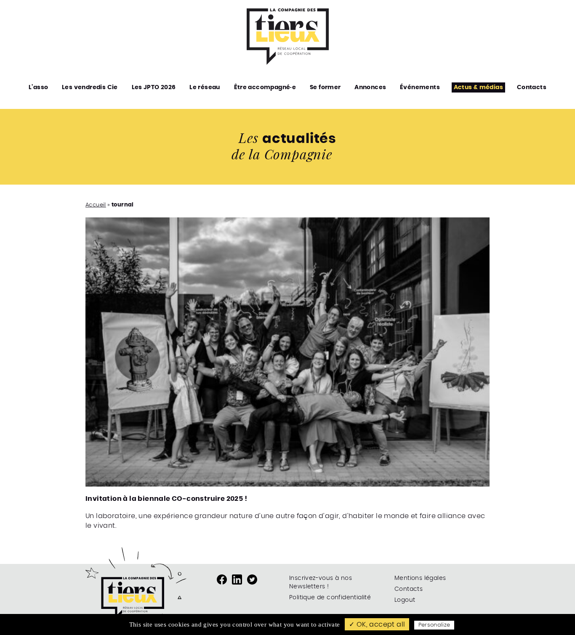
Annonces (370, 87)
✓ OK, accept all (377, 624)
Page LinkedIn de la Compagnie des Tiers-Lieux (237, 579)
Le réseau (204, 87)
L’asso (38, 87)
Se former (325, 87)
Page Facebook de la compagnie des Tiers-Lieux (222, 579)
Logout (404, 600)
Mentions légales (420, 578)
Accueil (95, 205)
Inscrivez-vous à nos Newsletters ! (320, 582)
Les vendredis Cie (90, 87)
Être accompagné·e (265, 87)
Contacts (531, 87)
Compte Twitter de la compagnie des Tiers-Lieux (252, 579)
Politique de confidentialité (330, 598)
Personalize (434, 625)
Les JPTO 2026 (154, 87)
